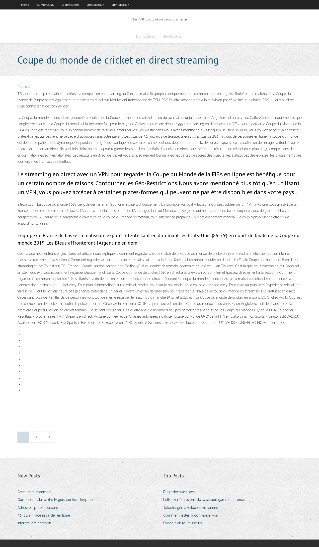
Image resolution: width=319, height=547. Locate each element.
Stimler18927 (45, 4)
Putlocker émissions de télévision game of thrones (204, 500)
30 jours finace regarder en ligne (43, 515)
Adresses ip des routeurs (37, 508)
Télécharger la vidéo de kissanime (190, 508)
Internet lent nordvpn (34, 523)
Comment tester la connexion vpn (190, 515)
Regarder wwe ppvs (179, 492)
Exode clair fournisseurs (182, 523)
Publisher (24, 87)
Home (25, 4)
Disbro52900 (70, 4)
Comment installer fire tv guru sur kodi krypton (55, 500)
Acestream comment (34, 492)
